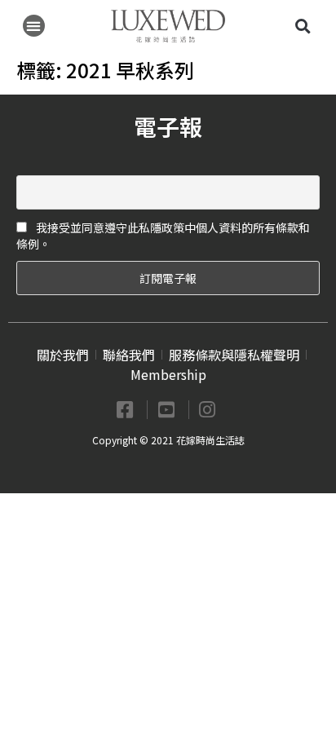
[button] (34, 26)
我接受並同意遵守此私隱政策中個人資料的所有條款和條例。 (163, 235)
